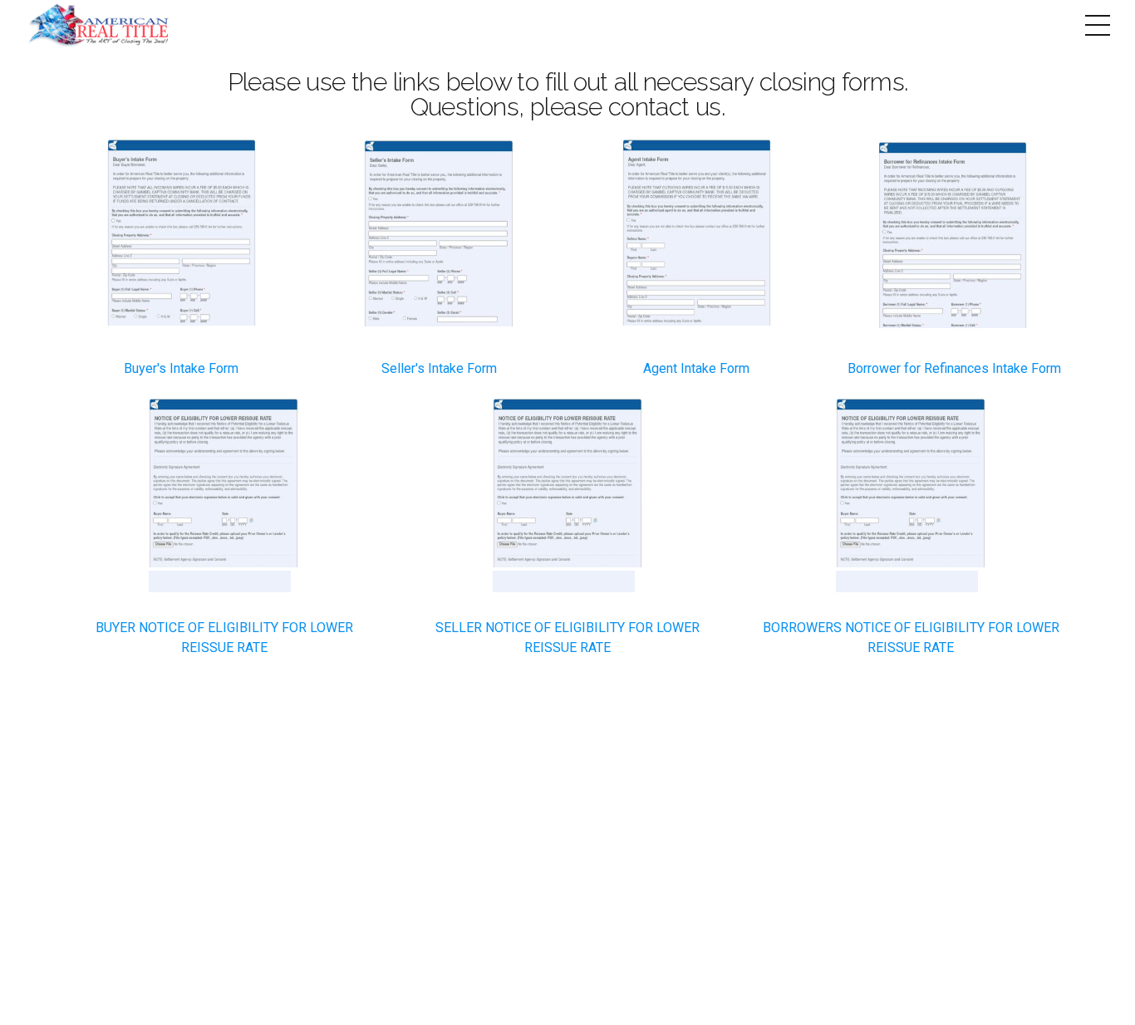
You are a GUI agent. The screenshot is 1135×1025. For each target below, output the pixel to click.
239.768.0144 (518, 905)
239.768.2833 (675, 905)
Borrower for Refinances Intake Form (954, 368)
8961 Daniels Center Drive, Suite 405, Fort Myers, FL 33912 (568, 931)
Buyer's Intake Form (181, 368)
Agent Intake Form (696, 368)
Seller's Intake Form (439, 368)
